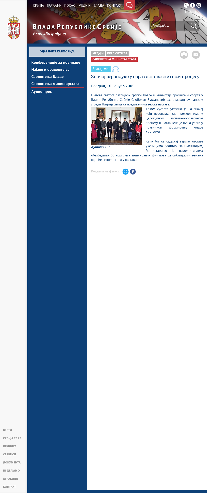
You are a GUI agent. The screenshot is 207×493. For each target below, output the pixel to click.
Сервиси (9, 454)
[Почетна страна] (14, 27)
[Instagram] (198, 5)
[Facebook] (192, 5)
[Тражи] (194, 25)
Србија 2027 (12, 438)
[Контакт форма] (129, 5)
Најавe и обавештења (50, 70)
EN (190, 11)
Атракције (10, 478)
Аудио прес (41, 92)
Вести (7, 430)
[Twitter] (186, 5)
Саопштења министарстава (55, 84)
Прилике (9, 446)
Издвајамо (11, 470)
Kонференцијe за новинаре (55, 63)
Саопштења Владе (47, 77)
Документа (12, 462)
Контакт (9, 487)
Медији (98, 53)
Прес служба (117, 53)
